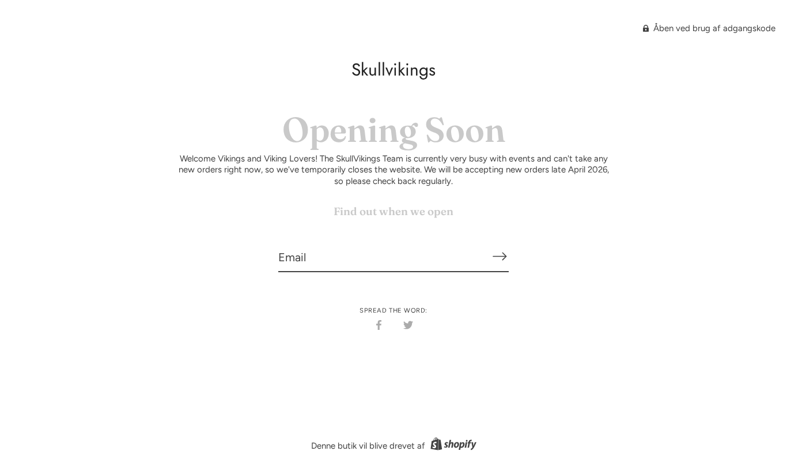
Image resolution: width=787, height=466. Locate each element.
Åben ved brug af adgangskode (713, 28)
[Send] (499, 257)
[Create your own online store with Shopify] (451, 446)
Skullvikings (393, 69)
